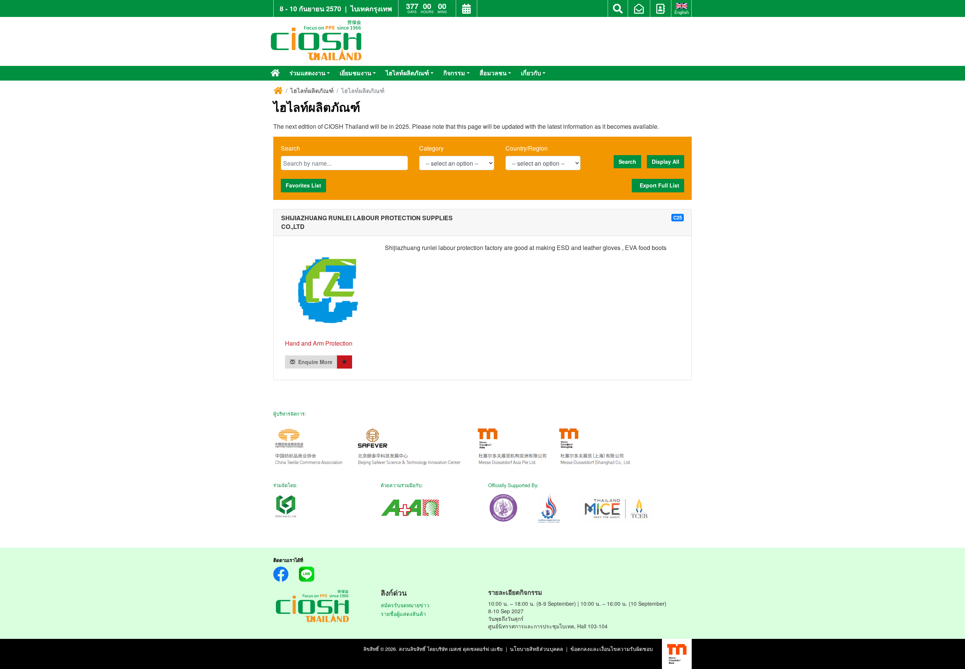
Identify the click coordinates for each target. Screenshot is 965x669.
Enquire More (313, 362)
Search (290, 148)
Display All (665, 161)
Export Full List (658, 185)
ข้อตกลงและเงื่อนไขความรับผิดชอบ (611, 648)
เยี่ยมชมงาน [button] (355, 73)
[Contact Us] (660, 9)
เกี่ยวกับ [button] (531, 73)
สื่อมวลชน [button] (493, 73)
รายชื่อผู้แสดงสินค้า (403, 613)
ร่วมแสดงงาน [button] (307, 73)
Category (431, 148)
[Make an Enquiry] (639, 9)
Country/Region (526, 148)
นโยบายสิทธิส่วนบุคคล (536, 648)
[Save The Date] (466, 9)
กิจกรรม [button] (454, 73)
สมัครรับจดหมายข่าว (405, 605)
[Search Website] (618, 8)
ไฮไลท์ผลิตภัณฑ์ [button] (407, 73)
